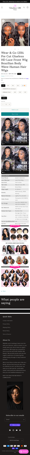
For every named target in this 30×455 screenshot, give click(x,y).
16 (8, 85)
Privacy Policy (6, 324)
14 (3, 85)
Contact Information (8, 320)
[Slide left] (11, 49)
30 (20, 92)
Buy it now (15, 114)
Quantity (3, 101)
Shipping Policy (6, 327)
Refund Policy (6, 330)
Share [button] (4, 291)
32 (25, 92)
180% (4, 98)
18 (12, 85)
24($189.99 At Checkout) (9, 88)
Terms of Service (7, 334)
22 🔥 (23, 85)
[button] (2, 7)
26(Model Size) (7, 92)
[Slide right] (18, 49)
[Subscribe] (23, 419)
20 (18, 85)
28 (15, 92)
